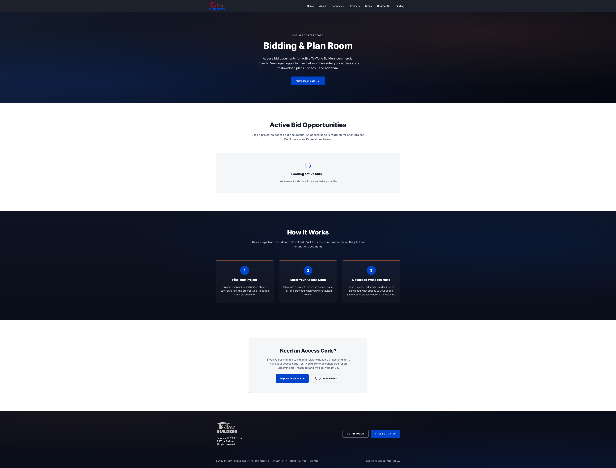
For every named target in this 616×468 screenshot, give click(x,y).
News (368, 6)
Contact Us (383, 6)
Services (337, 6)
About (322, 6)
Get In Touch (355, 433)
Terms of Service (298, 460)
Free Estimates (385, 433)
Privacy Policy (280, 460)
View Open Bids (305, 80)
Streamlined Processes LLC (386, 460)
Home (310, 6)
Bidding (400, 6)
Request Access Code (292, 378)
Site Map (314, 460)
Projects (355, 6)
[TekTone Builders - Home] (217, 6)
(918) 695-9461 (328, 378)
